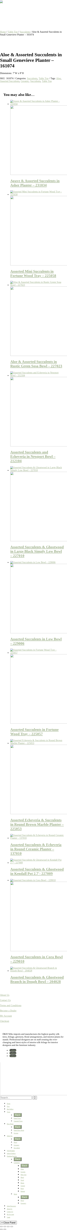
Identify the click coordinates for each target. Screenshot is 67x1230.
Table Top (13, 32)
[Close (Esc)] (11, 1226)
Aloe (58, 78)
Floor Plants (10, 1124)
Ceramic (25, 81)
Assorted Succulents (9, 81)
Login (8, 1217)
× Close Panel (8, 1222)
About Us (4, 995)
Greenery (16, 1145)
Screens (16, 1133)
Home (3, 32)
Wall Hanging (11, 1150)
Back (17, 1115)
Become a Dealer (8, 1010)
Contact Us (5, 1000)
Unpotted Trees (18, 1121)
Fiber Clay (23, 1174)
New (8, 1106)
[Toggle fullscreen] (4, 1226)
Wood (22, 1180)
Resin (22, 1188)
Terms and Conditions (10, 1005)
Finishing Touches (12, 1156)
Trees (8, 1112)
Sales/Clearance (11, 1206)
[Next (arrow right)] (4, 1229)
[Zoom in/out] (1, 1226)
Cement (23, 1186)
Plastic (22, 1183)
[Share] (8, 1226)
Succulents (25, 32)
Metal (22, 1177)
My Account (6, 1016)
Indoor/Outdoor (11, 1153)
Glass (22, 1169)
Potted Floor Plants (19, 1130)
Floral (15, 1142)
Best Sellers (10, 1109)
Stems (15, 1194)
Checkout (4, 1021)
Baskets (23, 1191)
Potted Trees (17, 1118)
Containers (17, 1162)
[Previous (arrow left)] (1, 1229)
